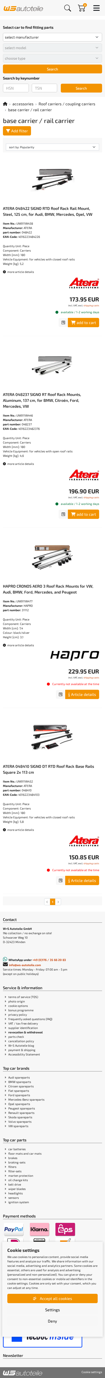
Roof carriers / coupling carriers (67, 103)
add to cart (86, 322)
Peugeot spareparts (21, 1108)
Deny (52, 1321)
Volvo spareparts (20, 1121)
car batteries (17, 1149)
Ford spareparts (19, 1095)
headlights (15, 1193)
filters (12, 1166)
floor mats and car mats (25, 1153)
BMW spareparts (19, 1081)
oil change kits (18, 1180)
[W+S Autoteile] (23, 7)
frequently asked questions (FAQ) (30, 1019)
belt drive (14, 1184)
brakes (12, 1158)
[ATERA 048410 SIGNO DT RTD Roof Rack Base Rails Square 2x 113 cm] (52, 737)
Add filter (19, 130)
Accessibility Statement (24, 1054)
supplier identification (23, 1027)
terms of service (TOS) (23, 997)
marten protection (20, 1175)
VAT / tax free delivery (23, 1023)
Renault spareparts (21, 1112)
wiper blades (17, 1188)
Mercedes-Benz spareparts (26, 1099)
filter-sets (14, 1171)
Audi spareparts (19, 1077)
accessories (22, 103)
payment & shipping (21, 1050)
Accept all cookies (55, 1298)
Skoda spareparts (20, 1117)
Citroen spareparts (21, 1086)
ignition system (18, 1202)
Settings (52, 1309)
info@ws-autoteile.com (25, 965)
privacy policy (17, 1014)
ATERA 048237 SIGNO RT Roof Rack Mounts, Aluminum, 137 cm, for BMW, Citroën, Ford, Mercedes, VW (42, 400)
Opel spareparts (19, 1104)
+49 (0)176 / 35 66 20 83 (49, 959)
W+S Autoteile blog (21, 1045)
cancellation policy (21, 1041)
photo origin (16, 1001)
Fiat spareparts (18, 1090)
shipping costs (91, 305)
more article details (20, 271)
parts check (16, 1036)
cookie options (18, 1005)
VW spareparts (18, 1126)
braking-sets (16, 1162)
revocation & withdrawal (25, 1032)
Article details (83, 694)
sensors (13, 1197)
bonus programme (20, 1010)
